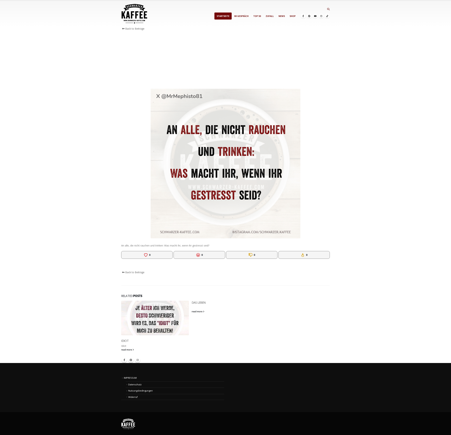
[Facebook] (303, 16)
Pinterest (131, 360)
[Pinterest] (309, 16)
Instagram (137, 360)
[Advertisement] (225, 60)
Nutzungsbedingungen (140, 390)
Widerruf (133, 397)
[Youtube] (315, 16)
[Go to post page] (155, 318)
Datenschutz (135, 384)
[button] (328, 9)
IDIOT (125, 341)
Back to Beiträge (134, 28)
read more (126, 349)
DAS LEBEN (199, 303)
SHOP (293, 16)
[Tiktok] (327, 16)
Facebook (124, 360)
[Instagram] (321, 16)
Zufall (270, 16)
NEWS (282, 16)
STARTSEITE (223, 16)
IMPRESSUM (130, 377)
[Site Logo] (134, 14)
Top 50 (257, 16)
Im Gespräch (241, 16)
